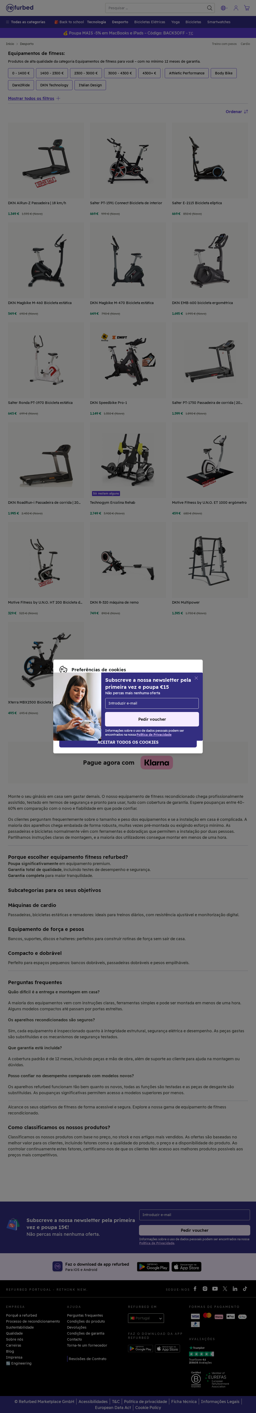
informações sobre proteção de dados (114, 701)
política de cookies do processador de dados (98, 706)
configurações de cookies (134, 696)
